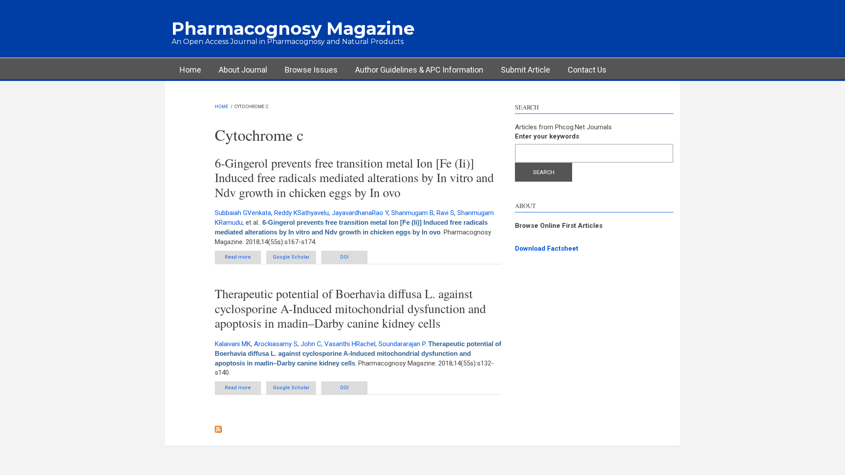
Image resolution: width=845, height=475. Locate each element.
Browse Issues (311, 69)
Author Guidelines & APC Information (419, 69)
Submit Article (525, 69)
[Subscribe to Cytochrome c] (358, 429)
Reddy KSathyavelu (301, 213)
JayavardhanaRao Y (360, 213)
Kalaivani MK (233, 344)
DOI (344, 257)
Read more (243, 259)
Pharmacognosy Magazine (293, 28)
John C (311, 344)
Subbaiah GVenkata (243, 213)
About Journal (243, 69)
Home (190, 69)
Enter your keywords (547, 136)
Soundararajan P (401, 344)
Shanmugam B (412, 213)
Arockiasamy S (276, 344)
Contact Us (587, 69)
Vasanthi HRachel (349, 344)
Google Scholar (291, 257)
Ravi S (445, 213)
